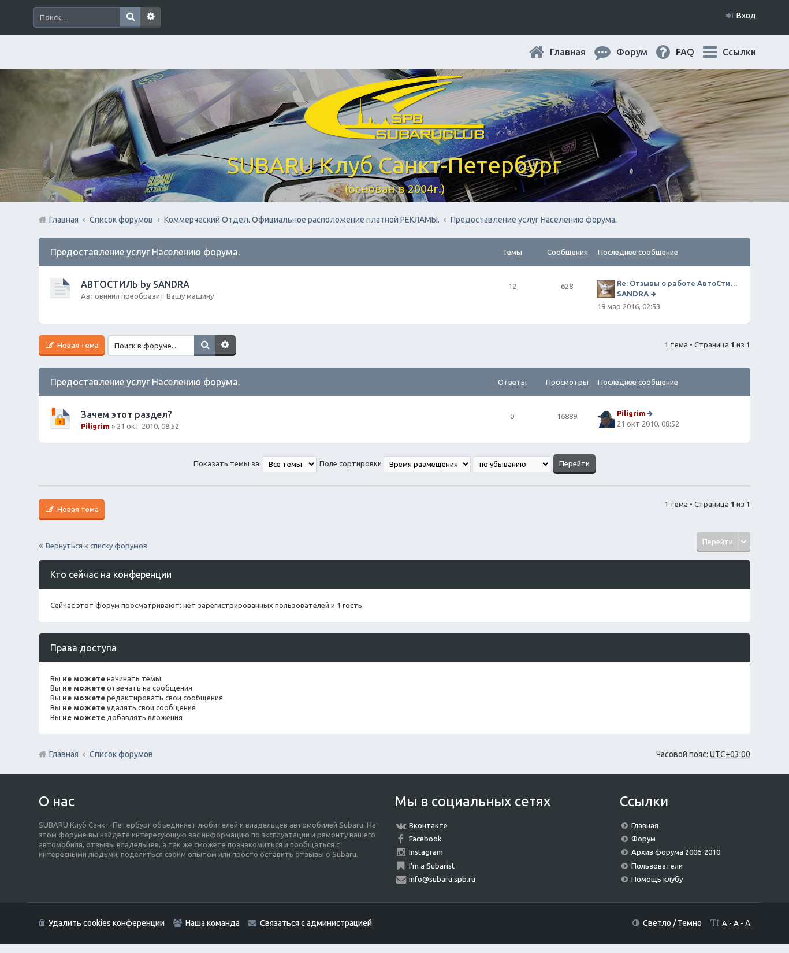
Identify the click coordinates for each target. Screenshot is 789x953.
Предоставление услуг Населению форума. (145, 252)
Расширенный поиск (150, 17)
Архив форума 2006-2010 (675, 852)
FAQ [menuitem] (694, 52)
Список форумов (121, 754)
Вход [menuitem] (746, 15)
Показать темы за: (228, 463)
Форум (643, 839)
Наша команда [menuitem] (212, 923)
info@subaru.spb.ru (442, 879)
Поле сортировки (351, 463)
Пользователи (657, 866)
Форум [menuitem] (641, 52)
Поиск (130, 17)
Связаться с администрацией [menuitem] (316, 923)
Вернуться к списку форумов (96, 546)
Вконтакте (428, 825)
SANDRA (633, 294)
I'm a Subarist (432, 866)
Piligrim (95, 426)
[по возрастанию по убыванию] (513, 463)
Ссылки (739, 52)
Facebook (425, 839)
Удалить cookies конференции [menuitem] (107, 923)
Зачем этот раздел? (126, 414)
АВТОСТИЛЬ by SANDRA (135, 284)
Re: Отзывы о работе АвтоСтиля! (678, 283)
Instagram (426, 852)
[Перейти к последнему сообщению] (654, 294)
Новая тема (77, 345)
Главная (577, 52)
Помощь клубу (657, 879)
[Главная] (394, 133)
